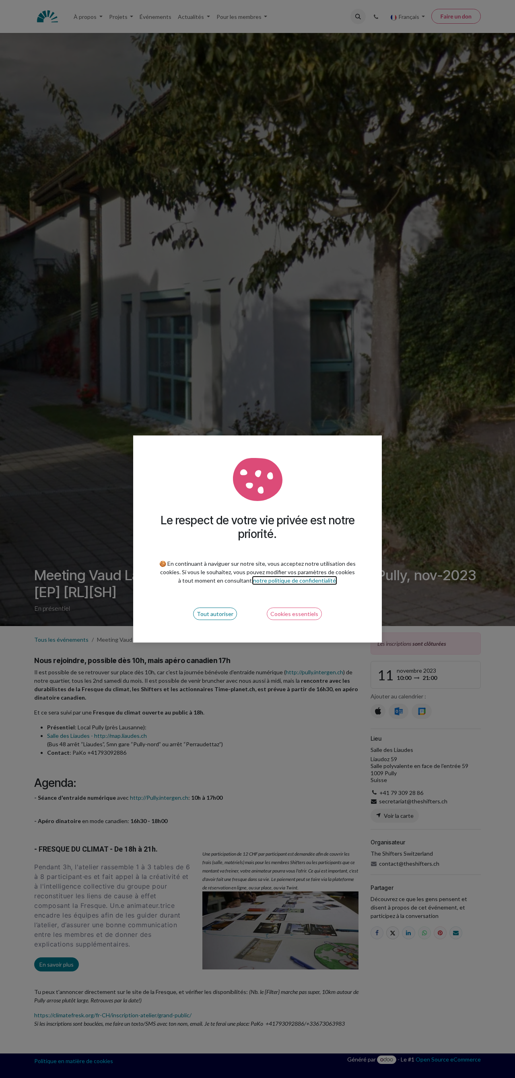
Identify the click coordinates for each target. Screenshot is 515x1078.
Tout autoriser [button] (215, 613)
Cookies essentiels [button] (294, 613)
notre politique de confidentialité (294, 580)
